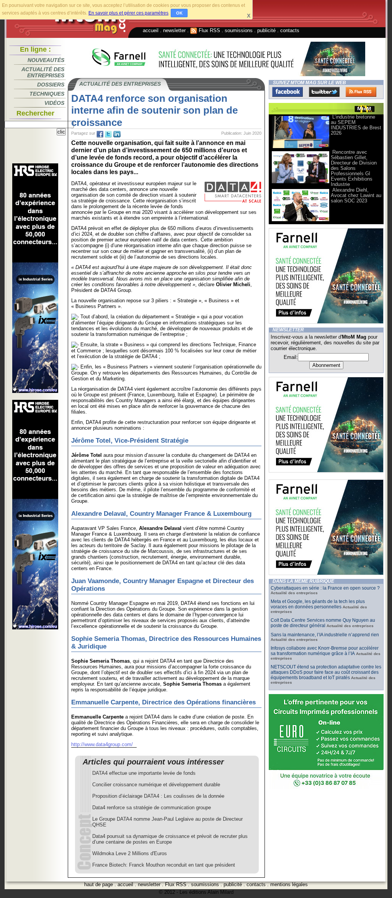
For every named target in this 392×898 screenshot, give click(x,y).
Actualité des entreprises (42, 72)
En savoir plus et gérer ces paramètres (128, 13)
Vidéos (54, 103)
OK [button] (179, 13)
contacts (289, 30)
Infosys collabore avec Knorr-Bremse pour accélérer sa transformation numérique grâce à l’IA (325, 650)
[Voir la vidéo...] (300, 147)
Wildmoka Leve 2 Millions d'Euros (129, 853)
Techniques (46, 94)
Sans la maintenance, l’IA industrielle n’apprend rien (325, 634)
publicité (266, 30)
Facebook (287, 92)
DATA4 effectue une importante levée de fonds (144, 773)
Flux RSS (208, 30)
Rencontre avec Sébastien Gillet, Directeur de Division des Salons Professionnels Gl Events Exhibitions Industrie (354, 168)
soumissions (239, 30)
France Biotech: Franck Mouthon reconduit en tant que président (163, 865)
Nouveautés (46, 60)
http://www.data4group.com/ (102, 744)
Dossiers (50, 84)
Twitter (324, 92)
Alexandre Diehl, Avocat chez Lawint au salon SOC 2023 (356, 195)
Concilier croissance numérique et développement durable (156, 784)
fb (100, 134)
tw (108, 134)
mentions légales (289, 884)
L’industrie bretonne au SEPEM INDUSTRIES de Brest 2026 (356, 125)
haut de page (98, 884)
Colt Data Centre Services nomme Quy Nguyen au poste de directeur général (323, 623)
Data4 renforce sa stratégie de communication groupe (151, 807)
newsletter (174, 30)
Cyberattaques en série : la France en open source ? (325, 588)
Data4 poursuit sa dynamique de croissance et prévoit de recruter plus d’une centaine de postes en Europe (170, 839)
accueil (150, 30)
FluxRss (361, 92)
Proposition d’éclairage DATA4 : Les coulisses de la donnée (158, 796)
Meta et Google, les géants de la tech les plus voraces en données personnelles (318, 604)
